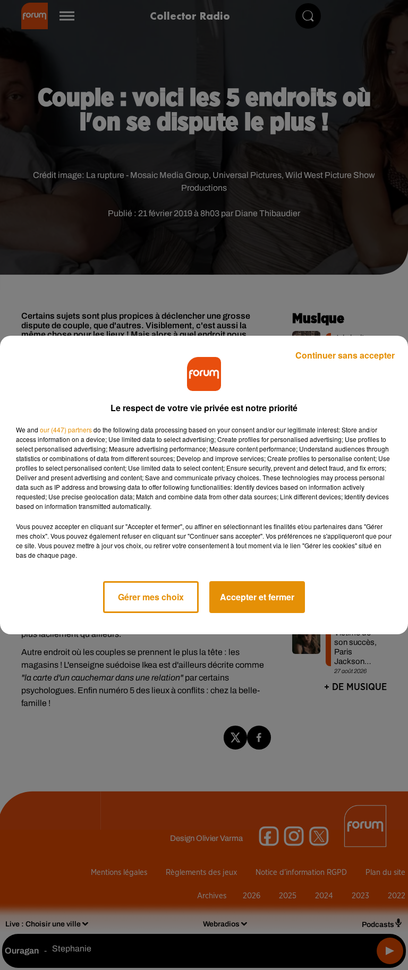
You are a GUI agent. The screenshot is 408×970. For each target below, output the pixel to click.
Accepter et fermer (257, 597)
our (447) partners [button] (66, 429)
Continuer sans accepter (345, 355)
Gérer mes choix (151, 597)
